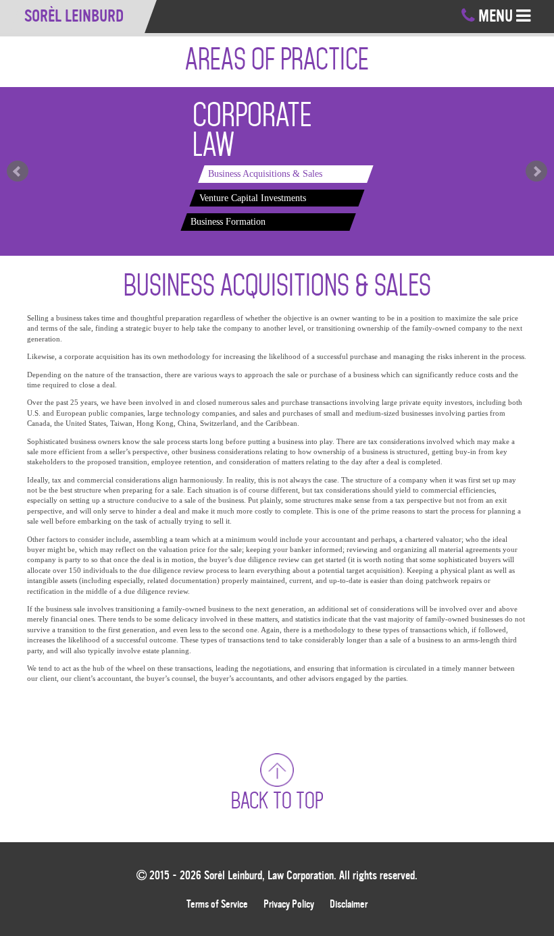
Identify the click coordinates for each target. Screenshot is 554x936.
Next (536, 171)
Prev (17, 171)
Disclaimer (349, 904)
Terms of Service (217, 904)
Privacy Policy (288, 904)
